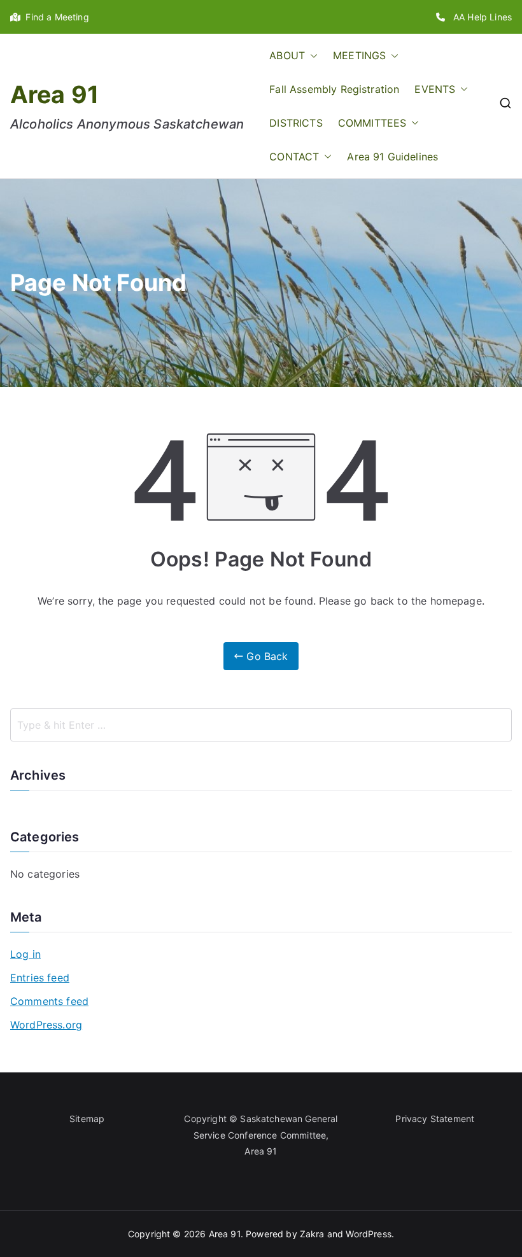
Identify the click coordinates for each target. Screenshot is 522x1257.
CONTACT (294, 156)
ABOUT (287, 55)
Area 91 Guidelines (392, 156)
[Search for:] (261, 725)
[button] (311, 55)
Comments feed (49, 1001)
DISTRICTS (295, 122)
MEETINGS (359, 55)
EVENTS (434, 89)
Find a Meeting (54, 16)
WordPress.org (46, 1024)
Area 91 (54, 94)
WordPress (368, 1233)
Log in (25, 954)
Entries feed (39, 977)
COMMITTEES (372, 122)
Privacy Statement (434, 1118)
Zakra (312, 1233)
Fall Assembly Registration (334, 89)
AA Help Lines (478, 16)
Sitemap (86, 1118)
